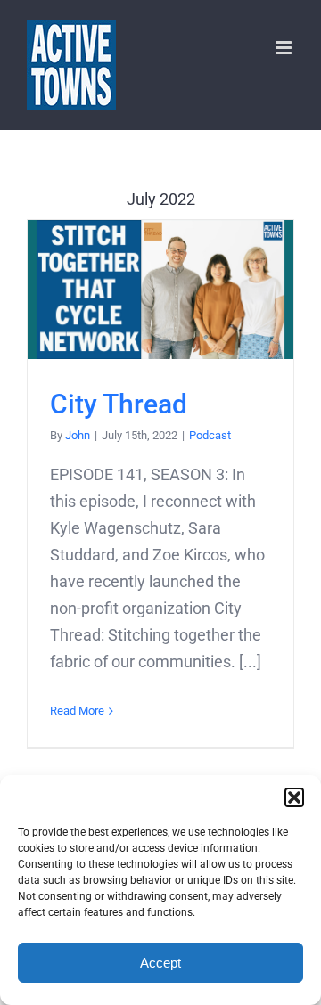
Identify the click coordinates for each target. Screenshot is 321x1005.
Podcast (210, 435)
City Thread (161, 289)
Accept (160, 962)
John (77, 435)
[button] (294, 797)
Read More (77, 710)
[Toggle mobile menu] (285, 47)
